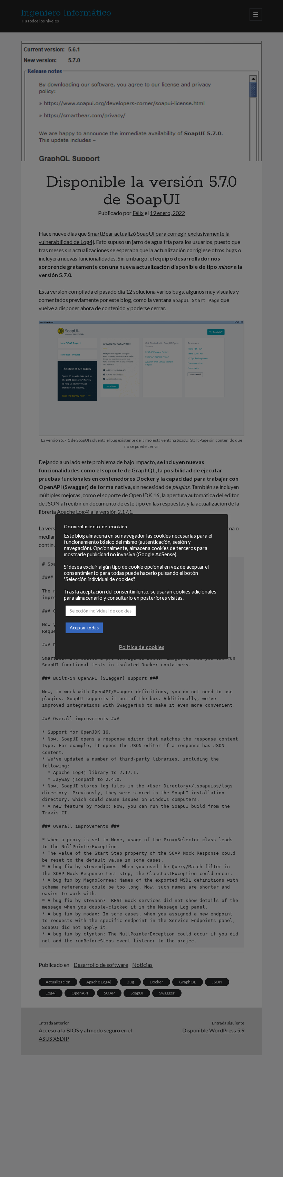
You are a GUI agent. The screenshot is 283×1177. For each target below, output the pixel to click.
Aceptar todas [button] (84, 627)
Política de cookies (141, 647)
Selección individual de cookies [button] (100, 611)
